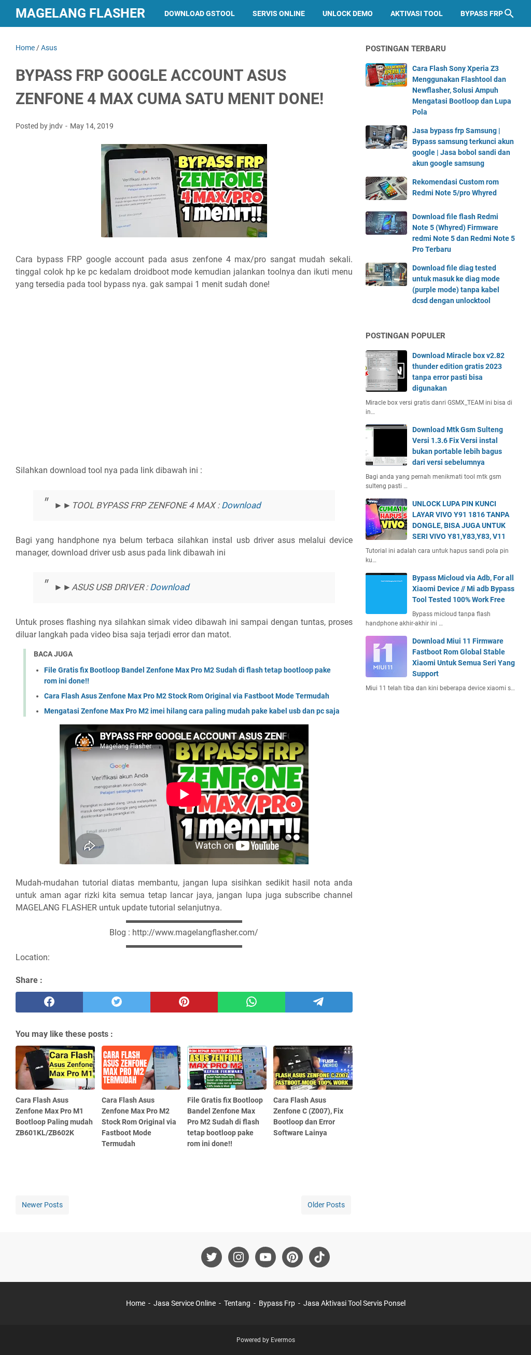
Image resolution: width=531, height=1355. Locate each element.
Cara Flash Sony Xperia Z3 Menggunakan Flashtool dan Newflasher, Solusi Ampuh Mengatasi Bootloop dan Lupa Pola (461, 90)
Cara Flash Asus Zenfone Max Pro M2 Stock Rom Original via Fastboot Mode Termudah (186, 696)
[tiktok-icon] (319, 1257)
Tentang (237, 1303)
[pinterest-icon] (292, 1257)
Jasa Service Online (184, 1303)
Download (241, 505)
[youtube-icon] (265, 1257)
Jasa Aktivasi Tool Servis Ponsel (354, 1303)
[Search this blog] (509, 13)
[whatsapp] (251, 1002)
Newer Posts (42, 1205)
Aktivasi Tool (416, 13)
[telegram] (319, 1002)
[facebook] (49, 1002)
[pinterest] (184, 1002)
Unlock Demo (348, 13)
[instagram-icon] (238, 1257)
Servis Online (279, 13)
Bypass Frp (481, 13)
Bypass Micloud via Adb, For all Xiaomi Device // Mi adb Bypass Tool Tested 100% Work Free (463, 589)
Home (135, 1303)
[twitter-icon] (211, 1257)
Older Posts (326, 1205)
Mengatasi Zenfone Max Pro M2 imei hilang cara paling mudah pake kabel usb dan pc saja (192, 711)
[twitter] (116, 1002)
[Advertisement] (184, 388)
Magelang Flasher (80, 13)
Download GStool (199, 13)
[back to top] (510, 1331)
